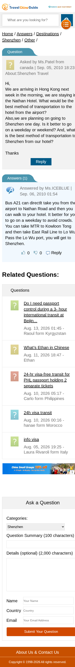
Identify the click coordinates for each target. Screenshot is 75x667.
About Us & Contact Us (37, 652)
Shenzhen (11, 40)
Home (7, 34)
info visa (31, 439)
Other (29, 40)
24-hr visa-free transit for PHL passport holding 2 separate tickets (47, 380)
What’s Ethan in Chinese (46, 347)
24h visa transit (38, 412)
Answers (24, 34)
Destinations (47, 34)
